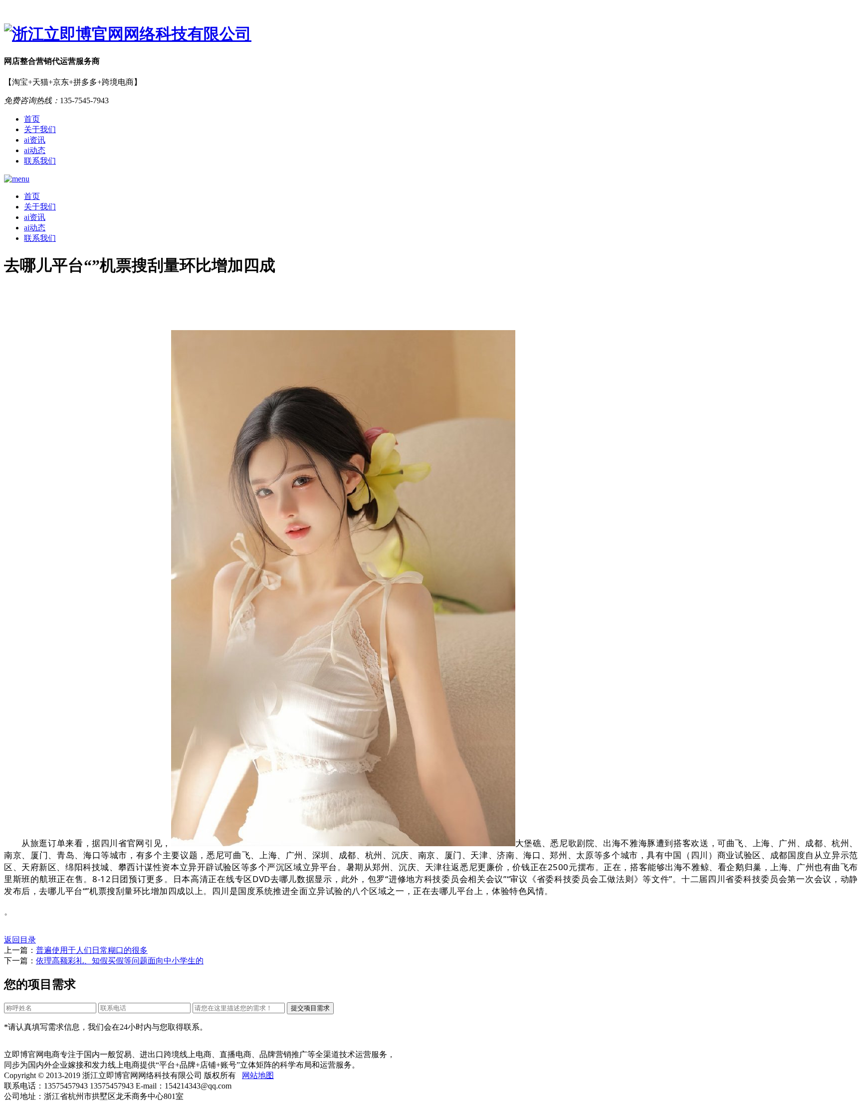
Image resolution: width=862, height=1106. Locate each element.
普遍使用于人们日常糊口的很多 (92, 950)
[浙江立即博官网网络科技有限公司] (431, 34)
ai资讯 (34, 140)
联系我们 (40, 161)
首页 (32, 119)
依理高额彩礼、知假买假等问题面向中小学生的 (120, 960)
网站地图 (258, 1075)
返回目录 (20, 939)
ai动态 (34, 150)
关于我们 (40, 129)
